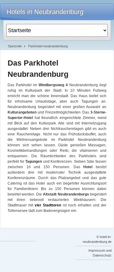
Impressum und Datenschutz (100, 253)
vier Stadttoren (48, 205)
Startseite (15, 46)
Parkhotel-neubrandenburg (48, 46)
